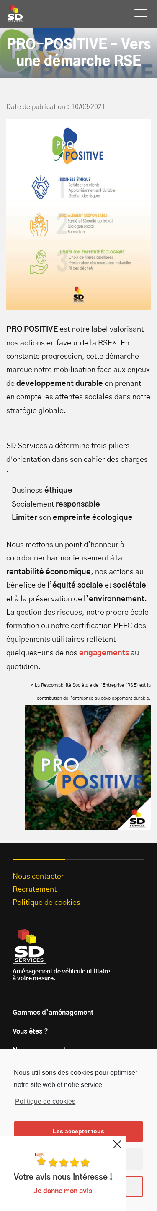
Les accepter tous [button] (78, 1131)
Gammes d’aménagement (53, 1012)
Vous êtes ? (30, 1031)
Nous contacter (38, 876)
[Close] (117, 1144)
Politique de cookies (45, 1101)
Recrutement (35, 889)
